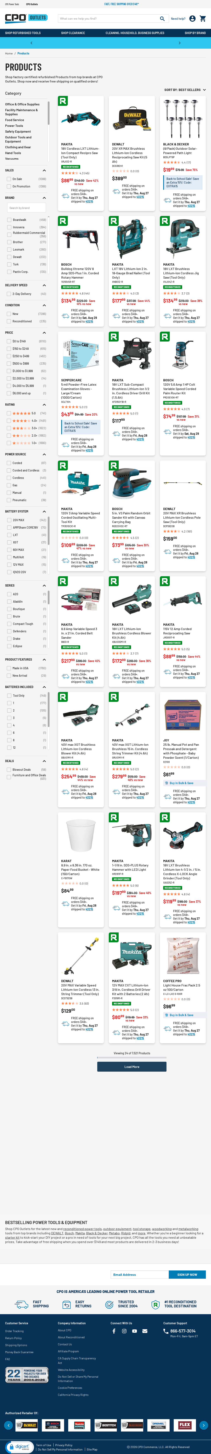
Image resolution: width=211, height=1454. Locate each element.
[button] (26, 170)
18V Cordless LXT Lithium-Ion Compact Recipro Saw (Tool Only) (80, 152)
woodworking (162, 1229)
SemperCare (71, 380)
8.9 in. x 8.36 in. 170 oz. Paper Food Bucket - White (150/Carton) (80, 869)
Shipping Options (16, 1345)
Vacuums (12, 158)
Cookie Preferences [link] (70, 1387)
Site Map (92, 1449)
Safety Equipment (18, 131)
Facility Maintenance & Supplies (21, 112)
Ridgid (125, 1233)
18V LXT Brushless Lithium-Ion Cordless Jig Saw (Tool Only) (181, 273)
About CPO (64, 1330)
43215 (89, 201)
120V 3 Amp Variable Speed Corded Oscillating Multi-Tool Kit (80, 517)
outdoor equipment (117, 1229)
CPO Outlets (32, 4)
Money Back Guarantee (19, 1352)
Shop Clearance (73, 33)
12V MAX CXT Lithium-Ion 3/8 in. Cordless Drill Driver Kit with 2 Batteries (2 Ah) (131, 989)
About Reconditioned (71, 1337)
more (141, 1233)
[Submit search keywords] (162, 18)
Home (9, 53)
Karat (66, 861)
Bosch (66, 264)
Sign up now (187, 1274)
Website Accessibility (71, 1370)
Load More (131, 1067)
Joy (166, 740)
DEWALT (57, 1233)
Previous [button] (31, 42)
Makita (67, 144)
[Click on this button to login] (192, 18)
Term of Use (43, 1445)
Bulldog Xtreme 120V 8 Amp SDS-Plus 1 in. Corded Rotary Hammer (80, 273)
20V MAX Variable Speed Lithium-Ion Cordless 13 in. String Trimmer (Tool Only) (80, 989)
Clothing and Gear (18, 147)
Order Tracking (14, 1331)
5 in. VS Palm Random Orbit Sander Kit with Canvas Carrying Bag (131, 517)
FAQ (7, 1359)
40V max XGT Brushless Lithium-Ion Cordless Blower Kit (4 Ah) (78, 748)
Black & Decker (176, 144)
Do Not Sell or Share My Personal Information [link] (78, 1379)
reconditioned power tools (82, 1229)
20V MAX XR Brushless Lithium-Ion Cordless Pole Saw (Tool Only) (182, 517)
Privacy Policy (63, 1445)
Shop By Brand (195, 33)
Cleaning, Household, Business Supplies (135, 33)
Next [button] (180, 42)
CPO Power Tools (12, 4)
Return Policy (13, 1338)
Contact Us (65, 1344)
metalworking (188, 1229)
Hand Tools (13, 153)
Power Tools (14, 125)
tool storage (142, 1229)
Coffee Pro (172, 981)
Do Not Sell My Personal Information (60, 1449)
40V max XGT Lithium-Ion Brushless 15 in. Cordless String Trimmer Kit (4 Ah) (130, 748)
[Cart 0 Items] (203, 18)
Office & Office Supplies (22, 104)
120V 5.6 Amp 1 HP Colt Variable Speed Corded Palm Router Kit (179, 388)
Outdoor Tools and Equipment (18, 139)
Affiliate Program (68, 1351)
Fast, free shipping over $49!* (121, 4)
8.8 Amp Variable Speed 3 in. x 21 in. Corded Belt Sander (79, 633)
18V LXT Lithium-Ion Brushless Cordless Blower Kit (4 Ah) (131, 633)
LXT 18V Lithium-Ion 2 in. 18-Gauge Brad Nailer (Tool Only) (131, 273)
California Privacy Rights (73, 1394)
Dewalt (118, 144)
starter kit (12, 1237)
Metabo (114, 1233)
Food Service (14, 120)
